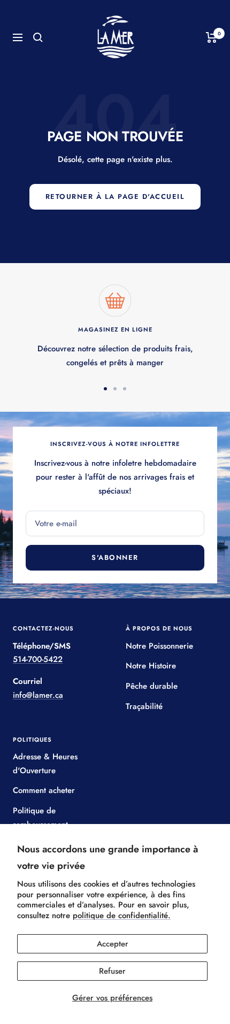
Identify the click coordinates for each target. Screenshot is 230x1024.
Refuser (112, 971)
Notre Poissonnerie (159, 646)
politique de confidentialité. (122, 915)
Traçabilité (144, 706)
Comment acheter (44, 790)
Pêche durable (152, 686)
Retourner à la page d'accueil (115, 196)
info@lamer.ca (38, 695)
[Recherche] (38, 37)
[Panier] (211, 37)
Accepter (112, 944)
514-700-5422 (38, 659)
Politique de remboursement (40, 817)
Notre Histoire (151, 666)
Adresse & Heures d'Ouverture (45, 763)
